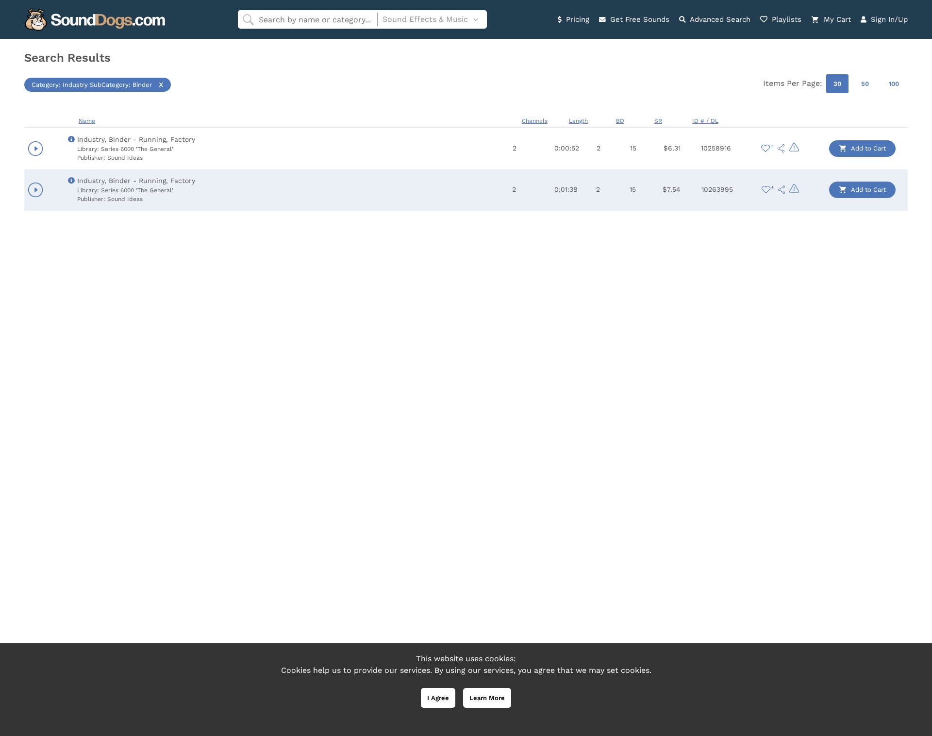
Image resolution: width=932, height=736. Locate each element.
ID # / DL (705, 120)
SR (658, 120)
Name (87, 120)
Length (578, 120)
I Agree (438, 698)
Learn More (487, 698)
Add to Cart (867, 148)
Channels (535, 120)
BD (620, 120)
